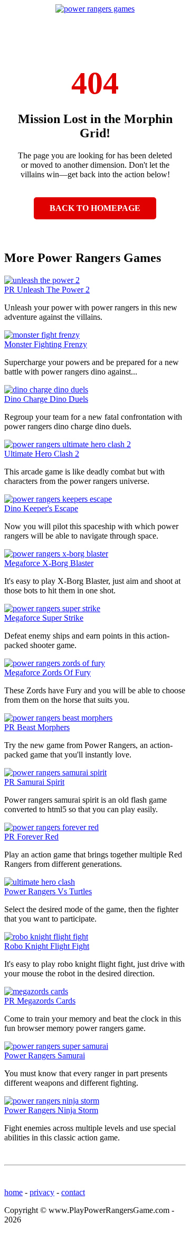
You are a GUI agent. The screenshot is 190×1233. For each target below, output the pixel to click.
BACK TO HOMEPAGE (95, 208)
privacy (42, 1192)
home (13, 1192)
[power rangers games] (95, 8)
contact (73, 1192)
